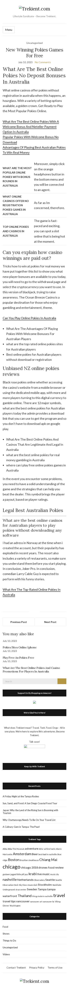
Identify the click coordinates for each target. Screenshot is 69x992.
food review (56, 867)
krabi (32, 874)
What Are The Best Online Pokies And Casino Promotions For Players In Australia (31, 669)
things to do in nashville (42, 896)
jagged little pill (17, 874)
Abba (5, 849)
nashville (10, 879)
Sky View (23, 885)
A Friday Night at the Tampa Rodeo (21, 796)
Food (5, 926)
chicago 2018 (29, 867)
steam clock (32, 885)
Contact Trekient (16, 967)
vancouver (23, 901)
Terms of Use (55, 967)
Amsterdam (22, 854)
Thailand (25, 895)
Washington (15, 905)
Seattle (50, 879)
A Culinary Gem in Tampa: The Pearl (21, 826)
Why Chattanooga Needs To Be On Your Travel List (29, 820)
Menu (8, 29)
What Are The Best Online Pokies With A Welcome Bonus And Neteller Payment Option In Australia (31, 127)
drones (42, 867)
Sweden (32, 889)
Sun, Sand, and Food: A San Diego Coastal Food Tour (30, 803)
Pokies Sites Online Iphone (20, 647)
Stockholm (45, 884)
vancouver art (36, 901)
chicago (11, 866)
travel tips (9, 901)
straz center (20, 889)
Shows (6, 933)
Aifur (41, 849)
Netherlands (25, 879)
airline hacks (50, 849)
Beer (35, 854)
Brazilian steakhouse (29, 860)
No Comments (43, 62)
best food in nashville (47, 854)
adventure (31, 848)
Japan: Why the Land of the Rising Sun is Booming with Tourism (30, 811)
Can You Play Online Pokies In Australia (29, 318)
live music (43, 874)
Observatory (39, 880)
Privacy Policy (36, 967)
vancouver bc (48, 901)
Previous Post (18, 621)
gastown (6, 874)
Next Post (50, 621)
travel (59, 895)
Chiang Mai (48, 859)
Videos (6, 954)
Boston (13, 859)
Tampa (42, 889)
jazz (26, 874)
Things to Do (9, 940)
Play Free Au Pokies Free (18, 657)
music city (54, 874)
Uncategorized (10, 947)
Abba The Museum (16, 849)
